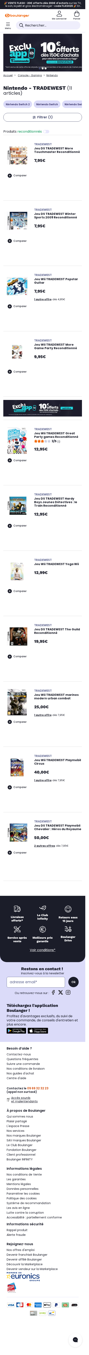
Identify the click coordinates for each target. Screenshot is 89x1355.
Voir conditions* (42, 950)
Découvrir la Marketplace (25, 1264)
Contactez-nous (19, 1054)
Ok (73, 982)
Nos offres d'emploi (21, 1250)
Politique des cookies (22, 1198)
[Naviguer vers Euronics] (43, 1276)
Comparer (19, 175)
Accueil (8, 75)
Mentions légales (19, 1184)
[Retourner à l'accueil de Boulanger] (17, 15)
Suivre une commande (23, 1064)
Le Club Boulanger (19, 1145)
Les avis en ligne (18, 1208)
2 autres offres (44, 846)
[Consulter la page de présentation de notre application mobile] (16, 1031)
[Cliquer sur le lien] (44, 52)
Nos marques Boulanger (24, 1135)
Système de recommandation (29, 1203)
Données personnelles (22, 1189)
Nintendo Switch (47, 104)
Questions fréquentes (22, 1059)
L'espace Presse (18, 1126)
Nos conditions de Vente (24, 1174)
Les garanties (16, 1179)
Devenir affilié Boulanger (24, 1259)
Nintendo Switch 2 (18, 104)
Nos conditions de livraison (26, 1069)
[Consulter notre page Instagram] (68, 993)
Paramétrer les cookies (23, 1194)
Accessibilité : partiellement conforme (34, 1217)
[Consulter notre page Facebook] (53, 993)
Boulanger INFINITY (20, 1159)
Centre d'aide (16, 1078)
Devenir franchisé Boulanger (27, 1255)
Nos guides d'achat (20, 1073)
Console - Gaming (30, 75)
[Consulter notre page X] (60, 993)
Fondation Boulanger (21, 1150)
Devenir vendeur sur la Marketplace (32, 1269)
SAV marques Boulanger (24, 1140)
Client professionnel (21, 1155)
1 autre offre (43, 299)
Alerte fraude (16, 1235)
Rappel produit (17, 1230)
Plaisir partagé (17, 1121)
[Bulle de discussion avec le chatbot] (75, 1340)
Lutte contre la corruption (25, 1213)
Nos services (15, 1131)
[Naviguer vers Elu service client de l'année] (43, 1287)
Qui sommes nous (20, 1116)
